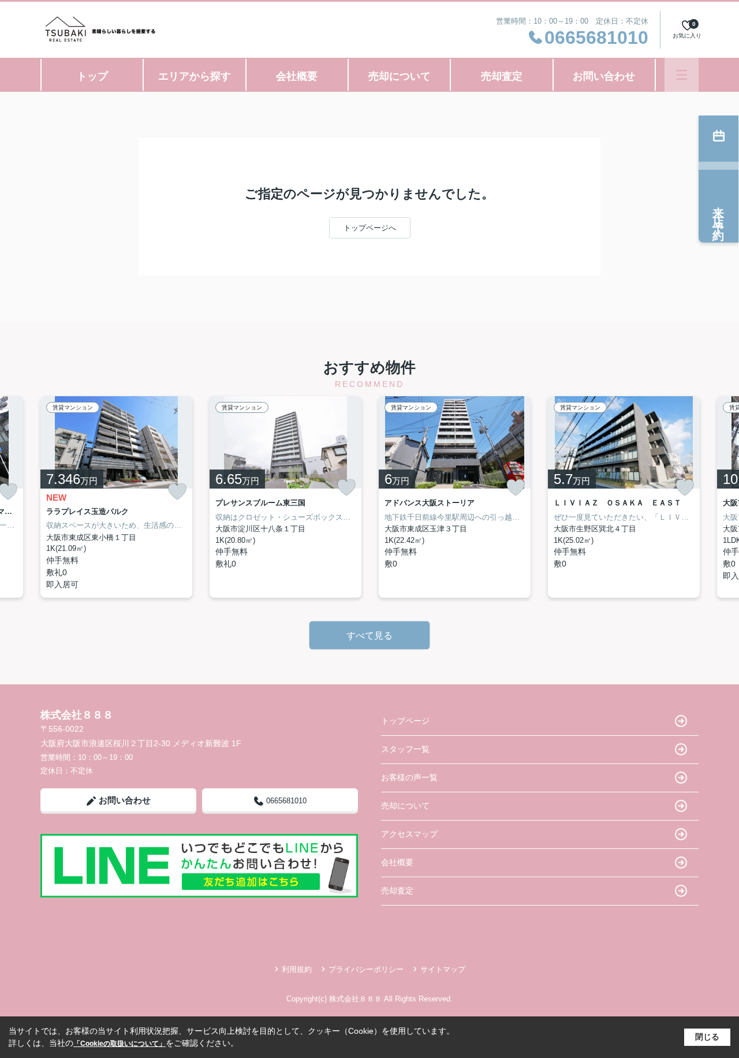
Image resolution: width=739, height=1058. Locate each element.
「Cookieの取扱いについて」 (119, 1044)
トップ (92, 76)
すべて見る (369, 635)
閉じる (707, 1036)
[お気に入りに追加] (177, 492)
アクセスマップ (409, 834)
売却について (399, 76)
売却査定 (501, 76)
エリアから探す (194, 76)
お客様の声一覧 (409, 777)
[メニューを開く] (681, 75)
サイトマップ (442, 969)
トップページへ (370, 227)
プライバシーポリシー (366, 969)
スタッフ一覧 (405, 749)
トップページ (405, 720)
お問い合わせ (604, 76)
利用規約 (297, 969)
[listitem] (116, 497)
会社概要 (297, 76)
